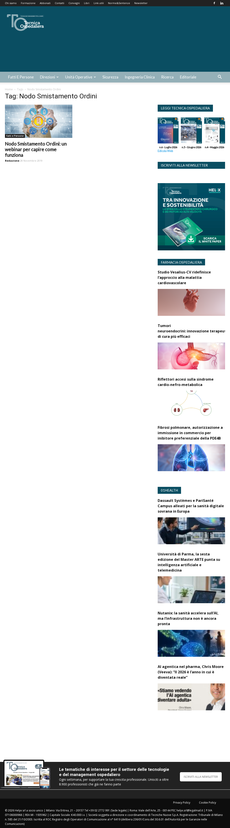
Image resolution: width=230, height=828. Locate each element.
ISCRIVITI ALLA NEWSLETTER (201, 777)
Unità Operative (78, 77)
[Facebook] (214, 3)
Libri (86, 3)
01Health (169, 490)
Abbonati (45, 3)
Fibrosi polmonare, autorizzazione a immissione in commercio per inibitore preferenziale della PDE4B (190, 433)
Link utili (99, 3)
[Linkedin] (221, 3)
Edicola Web (165, 151)
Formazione (28, 3)
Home (9, 89)
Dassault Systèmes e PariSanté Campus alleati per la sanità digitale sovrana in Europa (191, 506)
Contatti (59, 3)
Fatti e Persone (21, 77)
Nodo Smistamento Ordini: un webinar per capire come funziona (36, 149)
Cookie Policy (207, 802)
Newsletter (141, 3)
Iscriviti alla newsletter (184, 165)
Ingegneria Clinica (140, 77)
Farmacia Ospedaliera (181, 262)
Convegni (74, 3)
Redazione (12, 160)
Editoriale (188, 77)
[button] (219, 77)
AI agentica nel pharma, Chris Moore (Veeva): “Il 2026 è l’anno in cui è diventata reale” (191, 672)
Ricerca (167, 77)
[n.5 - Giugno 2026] (191, 131)
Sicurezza (110, 77)
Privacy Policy (181, 802)
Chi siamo (11, 3)
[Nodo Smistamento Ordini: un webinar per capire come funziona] (38, 121)
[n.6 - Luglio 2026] (168, 131)
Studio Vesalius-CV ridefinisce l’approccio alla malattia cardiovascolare (184, 277)
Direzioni (47, 77)
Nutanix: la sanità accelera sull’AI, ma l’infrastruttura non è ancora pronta (188, 618)
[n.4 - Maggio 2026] (214, 131)
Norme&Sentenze (119, 3)
